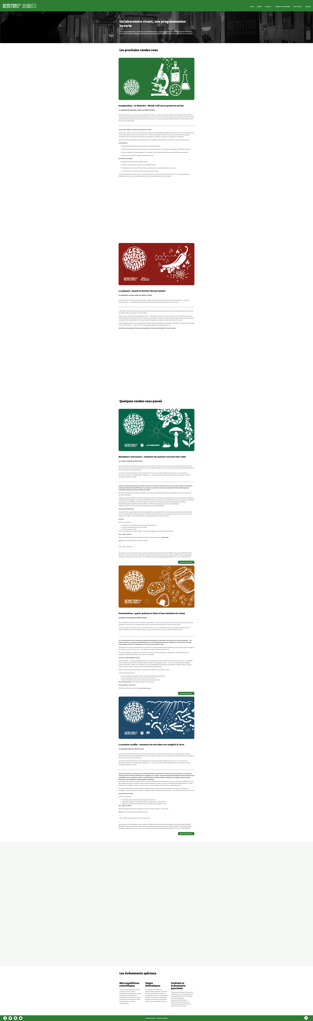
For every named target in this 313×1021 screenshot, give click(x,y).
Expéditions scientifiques (282, 6)
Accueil (252, 6)
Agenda (259, 6)
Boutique (308, 6)
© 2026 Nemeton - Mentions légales (156, 1018)
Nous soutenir (297, 6)
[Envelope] (20, 1018)
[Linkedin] (10, 1018)
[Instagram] (5, 1018)
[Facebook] (15, 1018)
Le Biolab (267, 6)
